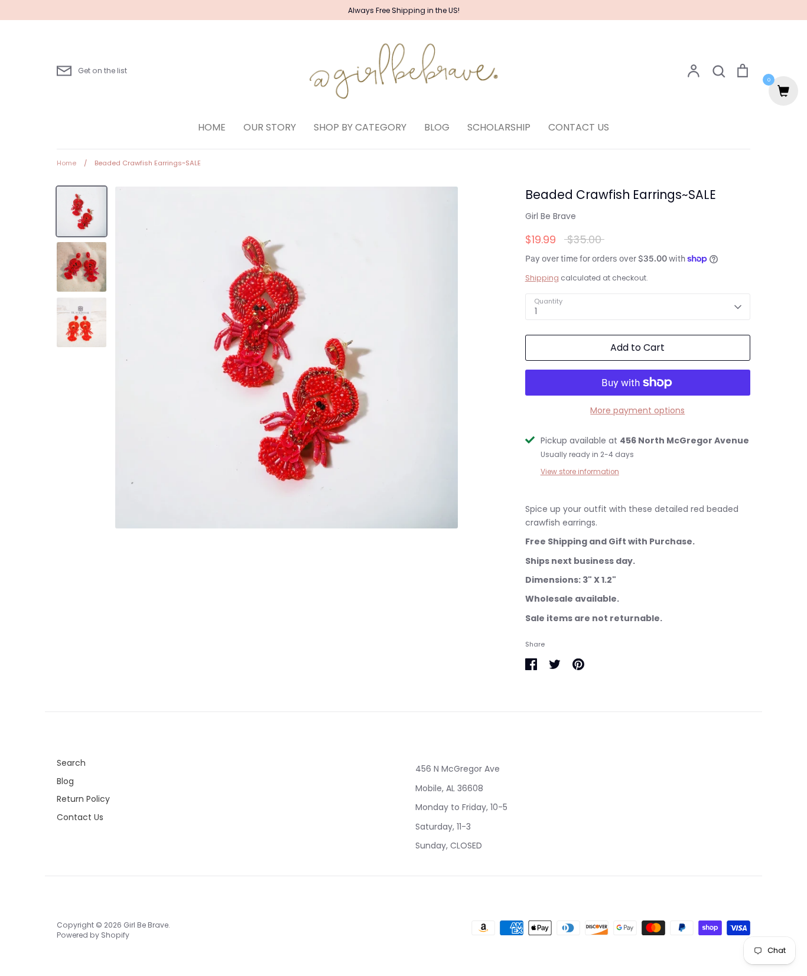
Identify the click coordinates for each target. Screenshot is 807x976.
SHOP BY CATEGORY (360, 127)
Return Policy (83, 799)
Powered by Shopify (93, 935)
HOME (212, 127)
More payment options (637, 410)
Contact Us (80, 817)
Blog (65, 781)
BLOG (437, 127)
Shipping (542, 278)
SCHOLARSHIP (499, 127)
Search (71, 763)
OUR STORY (269, 127)
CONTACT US (578, 127)
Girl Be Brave (550, 216)
